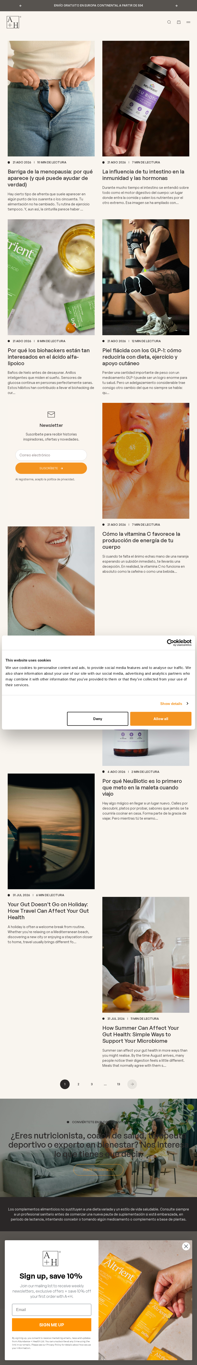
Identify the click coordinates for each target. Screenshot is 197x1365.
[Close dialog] (186, 1246)
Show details (171, 703)
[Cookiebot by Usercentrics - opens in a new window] (170, 642)
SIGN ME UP (51, 1324)
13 (118, 1084)
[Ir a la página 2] (132, 1084)
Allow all (161, 718)
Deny (97, 718)
